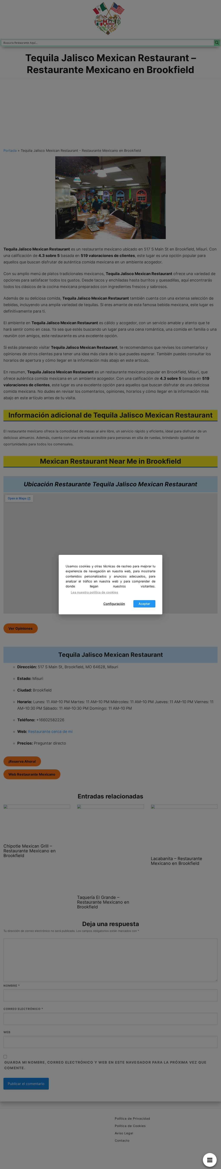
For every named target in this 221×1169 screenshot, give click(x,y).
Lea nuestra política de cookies (94, 592)
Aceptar (144, 604)
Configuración (114, 604)
